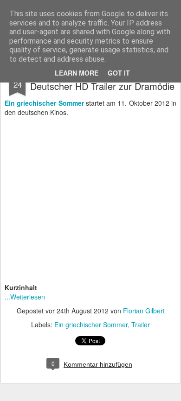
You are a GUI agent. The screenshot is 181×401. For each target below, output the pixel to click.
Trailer (140, 324)
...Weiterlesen (25, 296)
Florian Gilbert (144, 310)
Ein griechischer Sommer (91, 324)
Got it (119, 72)
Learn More (76, 72)
